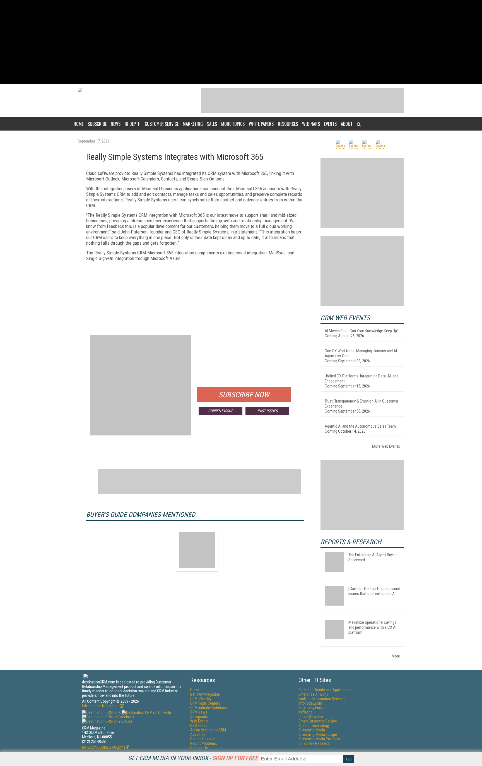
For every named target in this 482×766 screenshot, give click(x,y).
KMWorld (305, 712)
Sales (212, 124)
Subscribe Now (244, 394)
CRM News (198, 712)
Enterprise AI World (313, 694)
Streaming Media (311, 730)
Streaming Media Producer (319, 739)
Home (78, 124)
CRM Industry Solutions (208, 707)
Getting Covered (202, 739)
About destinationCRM (208, 730)
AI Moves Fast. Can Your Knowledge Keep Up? (362, 330)
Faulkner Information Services (322, 699)
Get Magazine (205, 694)
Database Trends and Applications (325, 690)
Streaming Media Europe (317, 734)
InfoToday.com (310, 703)
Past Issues (267, 411)
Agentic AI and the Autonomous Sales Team (360, 426)
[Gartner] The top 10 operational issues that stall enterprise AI (374, 591)
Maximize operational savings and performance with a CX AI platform (372, 627)
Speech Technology (314, 725)
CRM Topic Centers (205, 703)
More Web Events (386, 446)
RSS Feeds (198, 725)
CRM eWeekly (200, 699)
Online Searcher (310, 716)
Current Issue (220, 411)
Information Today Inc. (100, 706)
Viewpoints (199, 716)
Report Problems (203, 743)
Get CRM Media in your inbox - (193, 758)
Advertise (197, 734)
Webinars (311, 124)
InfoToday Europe (312, 707)
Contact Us (199, 748)
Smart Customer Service (317, 721)
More (396, 656)
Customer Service (162, 124)
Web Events (199, 721)
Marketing (193, 124)
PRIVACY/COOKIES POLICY (102, 747)
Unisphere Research (314, 743)
